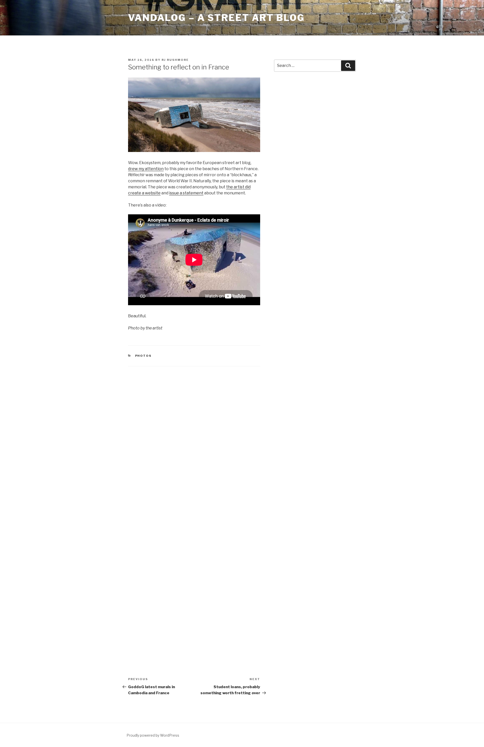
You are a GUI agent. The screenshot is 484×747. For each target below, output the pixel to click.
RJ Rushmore (175, 60)
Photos (143, 355)
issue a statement (186, 193)
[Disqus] (194, 437)
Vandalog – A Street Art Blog (216, 17)
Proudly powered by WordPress (153, 735)
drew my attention (146, 168)
